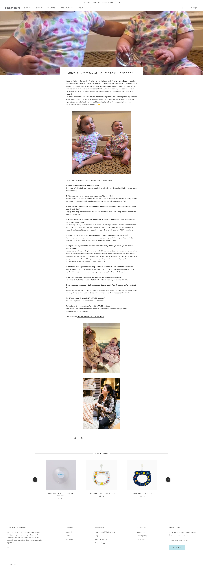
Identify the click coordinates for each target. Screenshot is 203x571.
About (80, 8)
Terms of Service (101, 539)
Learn (90, 8)
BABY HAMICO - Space (142, 493)
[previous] (35, 479)
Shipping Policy (142, 536)
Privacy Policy (100, 543)
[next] (168, 479)
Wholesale (69, 539)
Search (184, 8)
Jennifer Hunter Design (119, 81)
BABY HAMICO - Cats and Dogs (101, 493)
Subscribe (177, 547)
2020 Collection (113, 86)
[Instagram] (7, 547)
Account (176, 8)
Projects (51, 8)
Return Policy (141, 539)
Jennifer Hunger (83, 316)
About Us (69, 532)
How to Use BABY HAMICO (105, 532)
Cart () (194, 8)
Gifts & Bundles (66, 8)
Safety (68, 536)
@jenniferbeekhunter (96, 316)
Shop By (39, 8)
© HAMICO (12, 565)
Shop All (28, 8)
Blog (96, 536)
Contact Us (141, 532)
